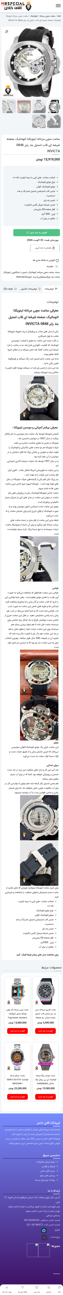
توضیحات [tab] (49, 289)
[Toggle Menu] (58, 5)
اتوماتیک (33, 16)
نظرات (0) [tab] (8, 289)
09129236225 (31, 1220)
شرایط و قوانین (48, 1166)
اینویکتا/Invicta (24, 277)
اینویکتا (7, 272)
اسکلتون (16, 272)
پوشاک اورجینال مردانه (45, 1180)
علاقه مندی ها (22, 1292)
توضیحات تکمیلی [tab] (29, 289)
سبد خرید (37, 1292)
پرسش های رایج (47, 1176)
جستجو (48, 1292)
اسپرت (24, 272)
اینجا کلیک (26, 955)
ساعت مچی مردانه (47, 16)
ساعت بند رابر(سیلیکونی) (48, 277)
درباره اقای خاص (47, 1171)
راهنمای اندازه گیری (43, 248)
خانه (59, 1292)
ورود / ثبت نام (6, 1292)
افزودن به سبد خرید (38, 233)
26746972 (37, 1225)
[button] (6, 31)
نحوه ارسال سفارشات (45, 1162)
